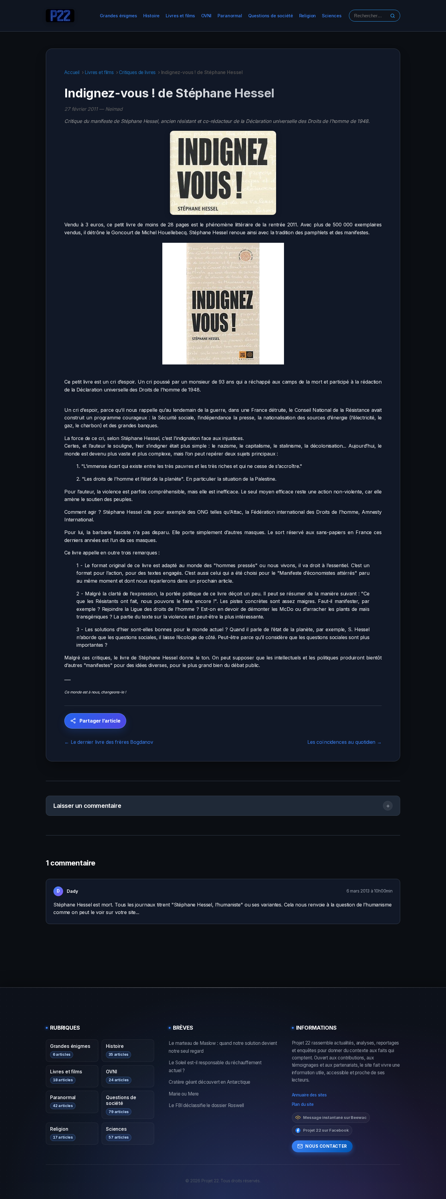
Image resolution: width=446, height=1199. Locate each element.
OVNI (206, 15)
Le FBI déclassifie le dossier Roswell (206, 1105)
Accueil (71, 72)
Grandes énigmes (118, 15)
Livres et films (180, 15)
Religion (307, 15)
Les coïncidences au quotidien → (344, 742)
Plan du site (303, 1104)
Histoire (151, 15)
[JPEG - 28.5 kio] (223, 303)
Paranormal (230, 15)
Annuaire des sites (309, 1094)
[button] (223, 806)
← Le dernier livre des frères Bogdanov (108, 742)
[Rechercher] (392, 15)
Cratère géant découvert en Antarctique (209, 1082)
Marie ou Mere (184, 1094)
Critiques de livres (137, 72)
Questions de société (270, 15)
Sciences (332, 15)
